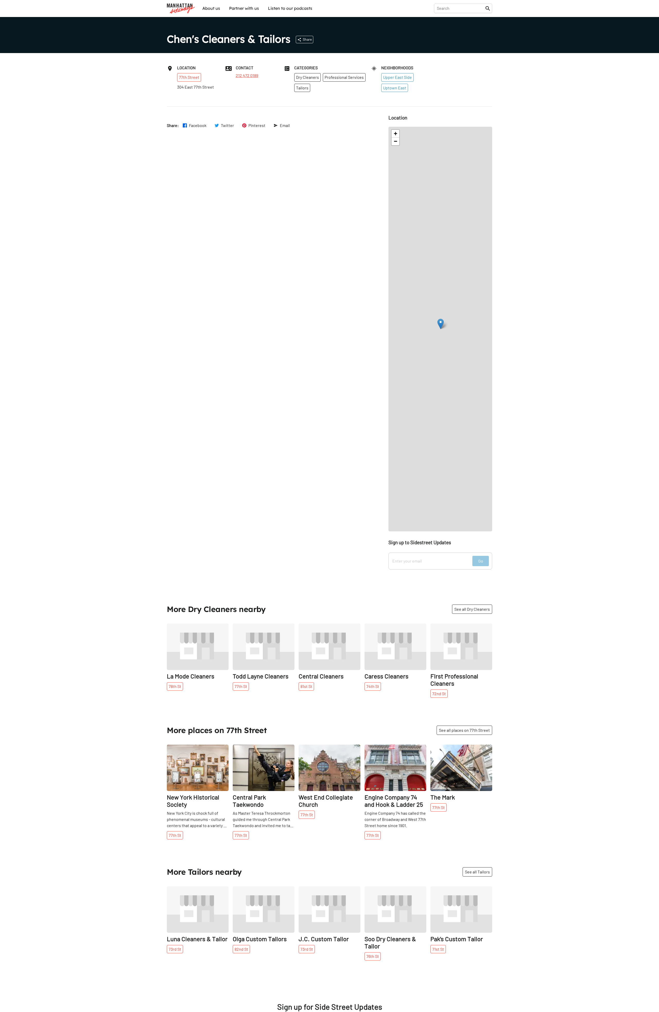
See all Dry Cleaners (472, 609)
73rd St (175, 949)
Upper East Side (397, 77)
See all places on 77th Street (464, 730)
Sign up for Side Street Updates (329, 1006)
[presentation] (460, 8)
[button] (440, 324)
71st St (438, 949)
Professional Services (344, 77)
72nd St (439, 693)
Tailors (302, 87)
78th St (175, 686)
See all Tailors (477, 871)
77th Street (189, 77)
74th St (372, 686)
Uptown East (394, 87)
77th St (241, 686)
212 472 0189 (247, 75)
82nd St (241, 949)
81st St (306, 686)
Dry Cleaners (307, 77)
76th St (372, 956)
